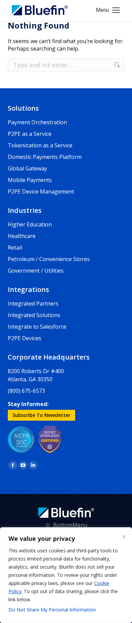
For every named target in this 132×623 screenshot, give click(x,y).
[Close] (123, 536)
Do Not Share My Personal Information (52, 609)
